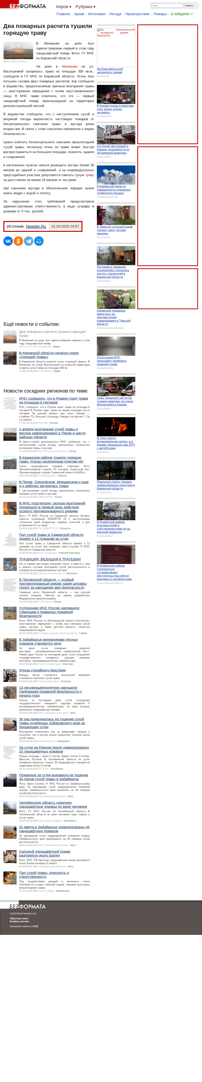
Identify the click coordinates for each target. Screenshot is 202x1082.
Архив (79, 14)
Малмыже (69, 66)
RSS (35, 926)
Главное (63, 14)
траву (89, 175)
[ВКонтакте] (8, 241)
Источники (96, 14)
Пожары (160, 14)
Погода (115, 14)
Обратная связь (19, 918)
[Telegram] (28, 241)
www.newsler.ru (18, 61)
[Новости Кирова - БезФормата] (23, 5)
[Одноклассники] (18, 241)
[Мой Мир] (39, 241)
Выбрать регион (19, 921)
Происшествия (137, 14)
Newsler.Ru (36, 226)
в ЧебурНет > (182, 14)
